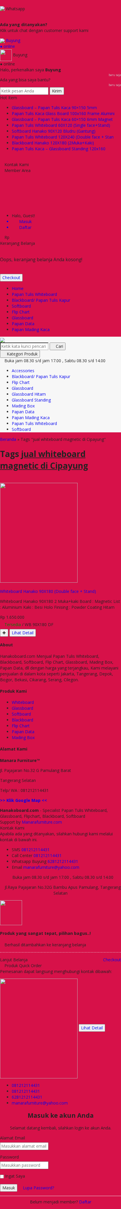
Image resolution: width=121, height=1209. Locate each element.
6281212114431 (63, 861)
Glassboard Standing (31, 400)
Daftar (85, 1202)
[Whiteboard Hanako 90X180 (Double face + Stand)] (39, 532)
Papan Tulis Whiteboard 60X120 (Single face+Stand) (61, 125)
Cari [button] (59, 346)
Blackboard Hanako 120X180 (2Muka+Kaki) (53, 143)
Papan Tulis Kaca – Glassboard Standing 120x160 (58, 148)
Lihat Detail (22, 632)
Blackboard (22, 720)
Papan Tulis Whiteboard (34, 294)
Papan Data (23, 323)
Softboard (21, 306)
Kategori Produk (22, 354)
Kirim (57, 91)
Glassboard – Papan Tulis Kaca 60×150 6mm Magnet (62, 119)
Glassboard (22, 318)
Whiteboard (23, 702)
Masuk (8, 1188)
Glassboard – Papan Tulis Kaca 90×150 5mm (54, 107)
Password (9, 1157)
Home (17, 288)
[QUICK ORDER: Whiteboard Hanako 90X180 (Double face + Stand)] (2, 585)
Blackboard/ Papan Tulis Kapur (41, 300)
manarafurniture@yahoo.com (51, 867)
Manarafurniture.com (42, 822)
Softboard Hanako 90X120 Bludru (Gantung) (53, 131)
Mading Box (23, 406)
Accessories (23, 370)
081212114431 (35, 849)
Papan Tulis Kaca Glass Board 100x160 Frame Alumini (63, 113)
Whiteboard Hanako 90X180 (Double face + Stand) (48, 591)
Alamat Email (12, 1138)
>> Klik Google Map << (23, 800)
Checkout (11, 277)
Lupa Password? (38, 1188)
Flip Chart (21, 312)
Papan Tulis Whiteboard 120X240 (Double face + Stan (63, 137)
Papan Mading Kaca (31, 329)
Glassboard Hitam (29, 394)
